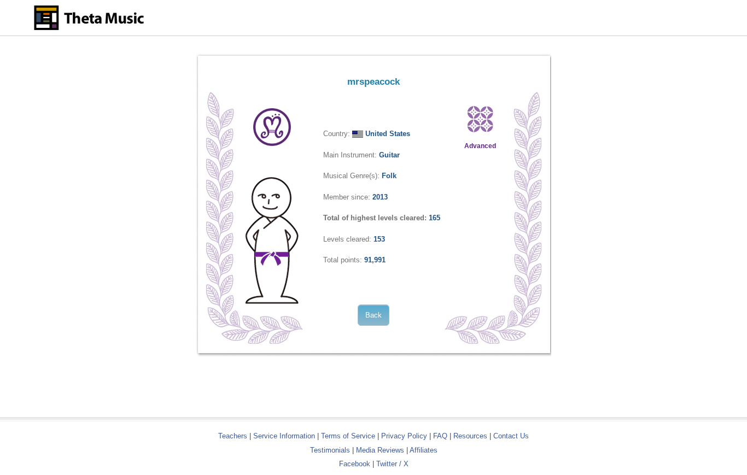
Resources (470, 436)
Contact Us (511, 436)
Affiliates (423, 450)
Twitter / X (392, 464)
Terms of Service (348, 436)
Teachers (233, 436)
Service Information (284, 436)
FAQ (440, 436)
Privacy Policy (404, 436)
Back (373, 315)
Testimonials (330, 450)
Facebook (354, 464)
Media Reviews (380, 450)
